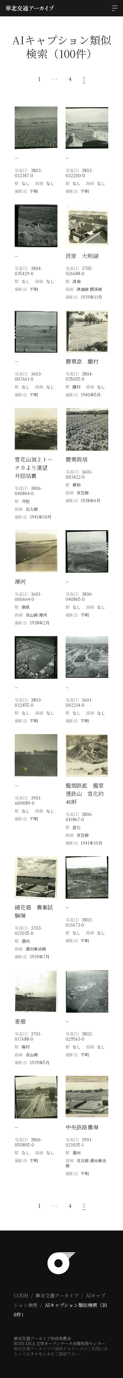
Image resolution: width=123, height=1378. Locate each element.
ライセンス (40, 1353)
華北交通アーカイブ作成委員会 (42, 1338)
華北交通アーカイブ (57, 1295)
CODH (21, 1295)
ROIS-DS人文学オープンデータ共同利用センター (59, 1343)
